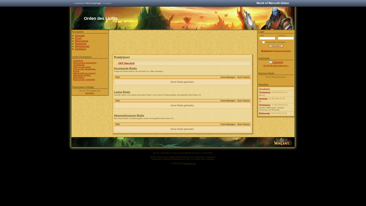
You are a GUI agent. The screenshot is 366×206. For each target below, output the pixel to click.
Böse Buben (78, 77)
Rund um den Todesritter (84, 79)
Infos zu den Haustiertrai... (84, 69)
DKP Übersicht (126, 63)
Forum (78, 38)
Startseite (80, 35)
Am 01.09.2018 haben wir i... (276, 65)
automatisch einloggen (276, 42)
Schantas (263, 98)
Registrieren (267, 51)
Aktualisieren (264, 89)
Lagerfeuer (78, 61)
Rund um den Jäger (82, 67)
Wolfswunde (264, 113)
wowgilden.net (189, 163)
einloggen (89, 93)
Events (76, 71)
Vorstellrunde (79, 65)
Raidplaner (81, 43)
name (261, 35)
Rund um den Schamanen (84, 63)
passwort (282, 35)
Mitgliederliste (82, 46)
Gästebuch (80, 49)
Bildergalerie (81, 41)
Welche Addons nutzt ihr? (84, 73)
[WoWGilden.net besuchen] (272, 3)
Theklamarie (264, 92)
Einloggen (107, 3)
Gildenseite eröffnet (82, 75)
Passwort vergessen (282, 51)
